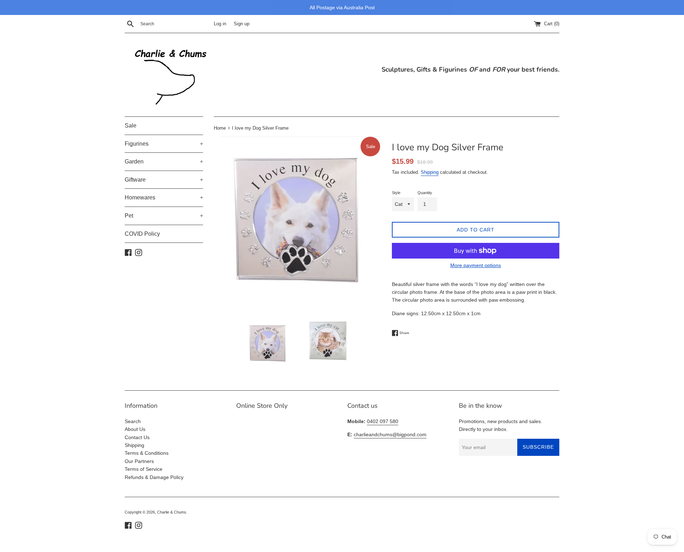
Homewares (164, 197)
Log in (220, 23)
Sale (130, 126)
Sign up (241, 23)
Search (133, 421)
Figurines (164, 144)
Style (396, 193)
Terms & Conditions (147, 453)
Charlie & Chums (171, 512)
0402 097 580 (382, 421)
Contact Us (137, 437)
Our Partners (139, 461)
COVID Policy (142, 234)
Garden (164, 161)
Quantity (425, 193)
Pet (164, 216)
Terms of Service (143, 469)
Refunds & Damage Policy (154, 477)
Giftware (164, 180)
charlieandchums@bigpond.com (390, 434)
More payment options (475, 265)
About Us (135, 429)
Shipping (430, 172)
